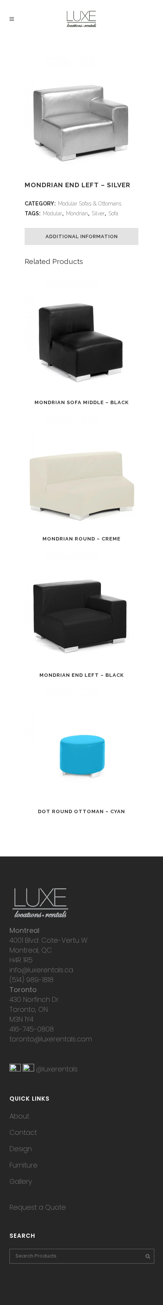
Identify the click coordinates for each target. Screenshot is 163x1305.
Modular (52, 213)
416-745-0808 (31, 1029)
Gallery (20, 1181)
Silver (98, 213)
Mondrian (77, 213)
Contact (23, 1132)
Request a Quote (37, 1207)
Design (20, 1148)
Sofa (113, 213)
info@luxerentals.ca (41, 970)
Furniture (23, 1165)
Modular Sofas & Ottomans (89, 204)
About (19, 1116)
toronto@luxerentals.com (50, 1039)
